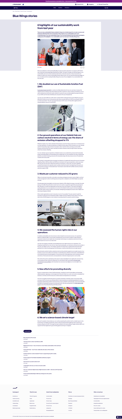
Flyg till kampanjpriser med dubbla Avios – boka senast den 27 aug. (61, 1)
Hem (14, 11)
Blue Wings (17, 11)
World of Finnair (23, 11)
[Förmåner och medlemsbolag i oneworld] (23, 4)
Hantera (60, 7)
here (81, 75)
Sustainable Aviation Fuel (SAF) (44, 90)
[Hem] (17, 4)
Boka (55, 7)
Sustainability (29, 11)
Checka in (67, 7)
